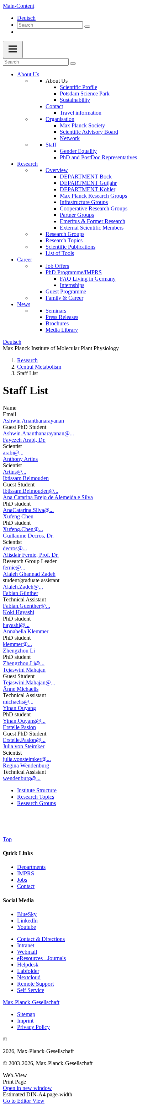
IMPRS (25, 873)
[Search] (87, 27)
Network (70, 138)
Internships (72, 285)
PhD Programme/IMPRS (74, 272)
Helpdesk (27, 965)
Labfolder (28, 971)
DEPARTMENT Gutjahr (88, 183)
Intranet (25, 945)
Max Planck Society (82, 125)
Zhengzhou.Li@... (23, 663)
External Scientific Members (91, 228)
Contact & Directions (41, 939)
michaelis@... (18, 702)
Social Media (18, 900)
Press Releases (62, 317)
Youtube (26, 927)
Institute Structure (37, 790)
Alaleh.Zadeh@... (23, 587)
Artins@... (14, 472)
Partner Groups (77, 215)
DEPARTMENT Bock (86, 177)
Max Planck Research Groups (93, 196)
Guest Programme (66, 291)
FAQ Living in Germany (88, 279)
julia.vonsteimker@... (27, 759)
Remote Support (35, 984)
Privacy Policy (33, 1027)
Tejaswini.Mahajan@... (29, 682)
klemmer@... (17, 644)
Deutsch (26, 18)
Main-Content (18, 6)
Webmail (27, 952)
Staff (51, 145)
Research (27, 164)
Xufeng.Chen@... (23, 529)
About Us (28, 74)
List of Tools (60, 253)
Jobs (22, 880)
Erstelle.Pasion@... (24, 740)
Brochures (57, 323)
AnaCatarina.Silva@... (28, 510)
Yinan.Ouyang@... (24, 721)
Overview (57, 170)
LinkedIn (27, 921)
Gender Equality (78, 151)
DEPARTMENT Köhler (87, 189)
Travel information (80, 113)
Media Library (62, 330)
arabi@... (13, 453)
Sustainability (75, 100)
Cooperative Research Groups (93, 208)
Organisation (60, 119)
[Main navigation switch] (13, 49)
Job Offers (57, 266)
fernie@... (14, 567)
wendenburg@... (22, 778)
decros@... (15, 548)
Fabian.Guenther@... (26, 606)
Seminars (56, 311)
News (23, 304)
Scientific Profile (78, 87)
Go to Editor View (23, 1101)
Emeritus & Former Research (92, 221)
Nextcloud (29, 977)
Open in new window (27, 1088)
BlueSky (27, 914)
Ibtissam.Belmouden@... (30, 491)
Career (24, 260)
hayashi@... (16, 625)
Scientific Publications (70, 247)
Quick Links (18, 853)
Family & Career (64, 298)
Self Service (30, 990)
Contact (54, 106)
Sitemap (26, 1014)
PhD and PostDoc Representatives (98, 157)
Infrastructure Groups (84, 202)
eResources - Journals (41, 958)
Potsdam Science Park (85, 93)
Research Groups (65, 234)
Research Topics (64, 240)
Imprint (25, 1021)
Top (7, 839)
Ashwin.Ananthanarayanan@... (38, 433)
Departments (31, 867)
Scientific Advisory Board (89, 132)
